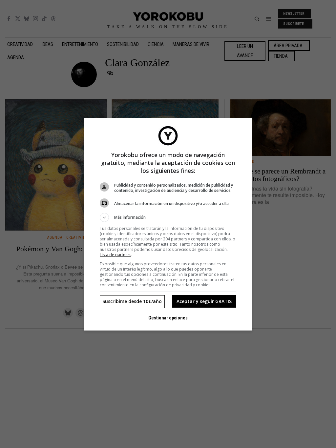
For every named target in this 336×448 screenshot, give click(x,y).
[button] (168, 217)
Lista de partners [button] (115, 254)
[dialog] (168, 224)
